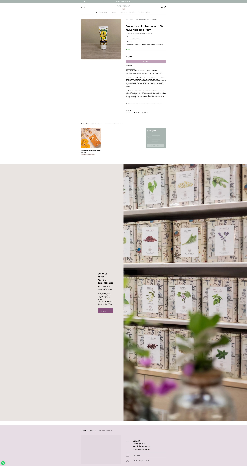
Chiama (142, 449)
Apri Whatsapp (136, 449)
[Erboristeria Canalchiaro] (123, 7)
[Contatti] (85, 7)
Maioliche (128, 23)
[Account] (162, 7)
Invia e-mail (147, 449)
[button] (82, 7)
